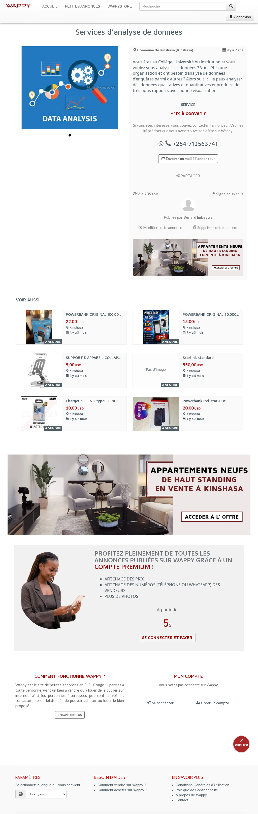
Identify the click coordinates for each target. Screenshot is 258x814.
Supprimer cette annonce (218, 227)
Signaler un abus (229, 194)
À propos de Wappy (191, 795)
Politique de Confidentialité (197, 790)
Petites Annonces (82, 6)
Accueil (49, 6)
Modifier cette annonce (162, 227)
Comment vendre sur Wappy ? (122, 785)
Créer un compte (214, 703)
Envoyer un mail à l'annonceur (190, 158)
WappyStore (120, 6)
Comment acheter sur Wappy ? (122, 790)
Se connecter (162, 703)
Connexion (242, 17)
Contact (182, 800)
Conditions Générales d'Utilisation (202, 785)
